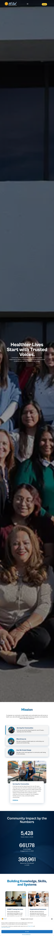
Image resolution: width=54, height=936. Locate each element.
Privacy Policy (30, 926)
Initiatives (15, 800)
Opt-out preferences (26, 934)
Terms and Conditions (5, 927)
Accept (27, 931)
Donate (44, 4)
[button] (52, 919)
